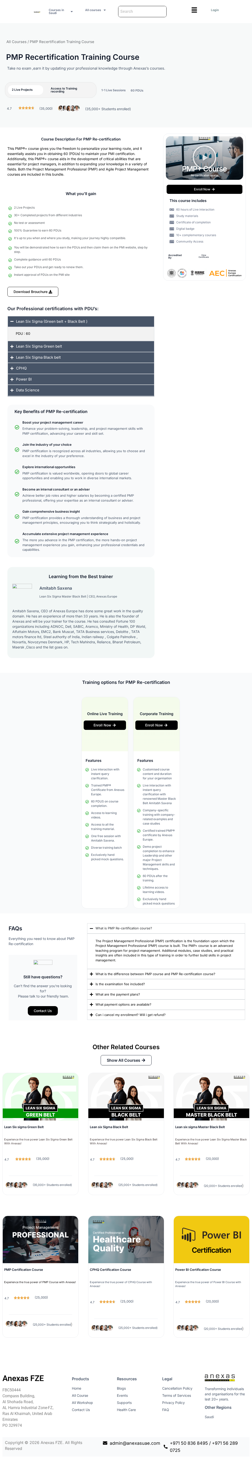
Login (215, 10)
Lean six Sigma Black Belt (109, 1127)
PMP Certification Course (23, 1270)
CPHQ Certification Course (110, 1270)
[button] (61, 11)
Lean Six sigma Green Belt (24, 1127)
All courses (93, 10)
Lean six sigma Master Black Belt (200, 1127)
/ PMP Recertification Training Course (60, 41)
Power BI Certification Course (198, 1270)
